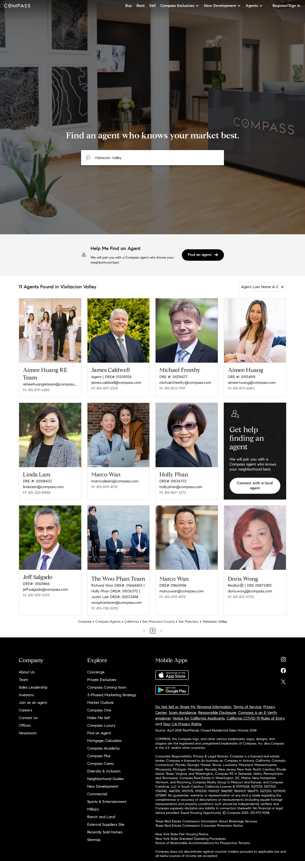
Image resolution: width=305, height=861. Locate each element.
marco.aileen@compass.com (114, 481)
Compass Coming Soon (106, 687)
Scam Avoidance (182, 712)
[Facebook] (283, 669)
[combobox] (152, 157)
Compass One (99, 710)
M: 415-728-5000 (104, 608)
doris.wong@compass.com (250, 591)
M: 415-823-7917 (172, 388)
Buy (128, 5)
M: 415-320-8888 (37, 492)
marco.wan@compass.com (181, 591)
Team (23, 679)
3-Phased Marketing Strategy (111, 695)
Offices (25, 725)
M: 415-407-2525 (104, 388)
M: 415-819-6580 (36, 390)
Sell (152, 5)
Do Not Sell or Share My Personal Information (193, 707)
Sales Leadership (33, 687)
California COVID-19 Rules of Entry (255, 718)
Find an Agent (99, 733)
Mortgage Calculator (104, 740)
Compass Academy (103, 748)
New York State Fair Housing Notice (181, 834)
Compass (85, 622)
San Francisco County (158, 622)
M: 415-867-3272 (172, 492)
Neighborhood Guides (105, 778)
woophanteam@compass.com (116, 602)
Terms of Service (247, 707)
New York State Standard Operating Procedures (190, 839)
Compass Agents (108, 622)
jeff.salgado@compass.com (45, 589)
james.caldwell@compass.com (116, 382)
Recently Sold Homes (104, 832)
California (131, 622)
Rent (141, 5)
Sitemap (94, 839)
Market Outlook (100, 702)
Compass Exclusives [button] (177, 5)
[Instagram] (283, 658)
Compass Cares (100, 763)
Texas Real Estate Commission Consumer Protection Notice (199, 826)
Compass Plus (99, 756)
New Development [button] (220, 5)
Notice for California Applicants (199, 718)
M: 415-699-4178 (104, 487)
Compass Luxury (101, 725)
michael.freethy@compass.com (185, 382)
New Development (102, 786)
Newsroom (28, 733)
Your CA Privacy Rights (182, 724)
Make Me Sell (98, 718)
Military (93, 809)
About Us (27, 672)
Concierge (96, 672)
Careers (25, 710)
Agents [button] (252, 5)
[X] (283, 680)
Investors (26, 695)
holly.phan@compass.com (180, 487)
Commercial (97, 794)
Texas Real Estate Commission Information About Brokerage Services (206, 821)
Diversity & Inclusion (104, 771)
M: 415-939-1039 (36, 595)
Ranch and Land (101, 817)
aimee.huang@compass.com (252, 382)
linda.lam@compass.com (43, 487)
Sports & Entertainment (106, 801)
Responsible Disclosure (217, 712)
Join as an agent (33, 702)
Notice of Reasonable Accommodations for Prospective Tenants (202, 843)
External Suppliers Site (105, 824)
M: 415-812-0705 (241, 597)
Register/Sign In (286, 5)
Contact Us (28, 718)
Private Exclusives (101, 679)
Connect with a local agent (255, 485)
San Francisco (188, 622)
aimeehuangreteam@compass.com (50, 384)
